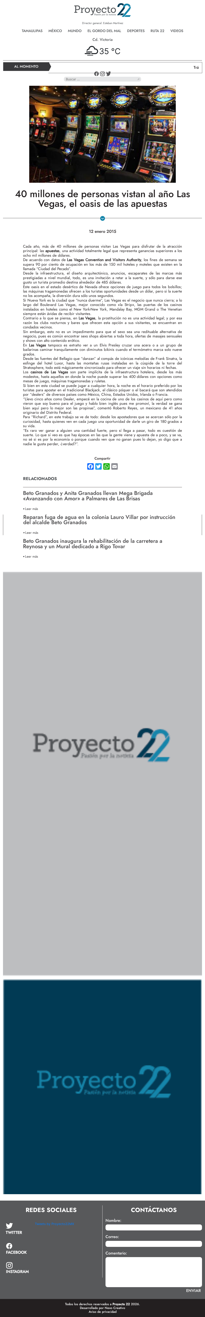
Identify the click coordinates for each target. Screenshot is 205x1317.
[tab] (17, 1229)
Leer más (31, 508)
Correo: (112, 1237)
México (55, 30)
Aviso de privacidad (103, 1311)
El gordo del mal (104, 30)
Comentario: (116, 1253)
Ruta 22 (157, 30)
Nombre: (113, 1220)
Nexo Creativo (115, 1308)
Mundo (74, 30)
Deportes (136, 30)
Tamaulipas (32, 30)
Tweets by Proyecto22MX (54, 1224)
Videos (176, 30)
